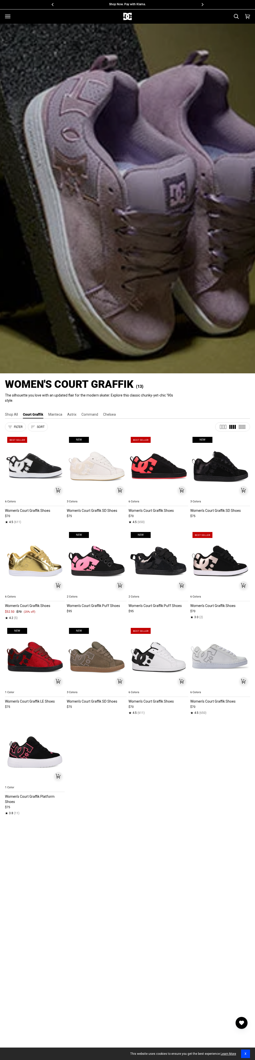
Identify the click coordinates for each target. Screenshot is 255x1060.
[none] (34, 495)
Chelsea (109, 414)
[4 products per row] (232, 427)
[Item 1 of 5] (35, 466)
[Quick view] (58, 490)
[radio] (11, 495)
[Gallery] (35, 466)
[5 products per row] (242, 427)
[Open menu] (7, 16)
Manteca (55, 414)
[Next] (202, 4)
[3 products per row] (223, 427)
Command (89, 414)
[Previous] (52, 4)
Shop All (11, 414)
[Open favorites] (242, 1023)
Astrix (71, 414)
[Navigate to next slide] (60, 495)
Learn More (228, 1054)
